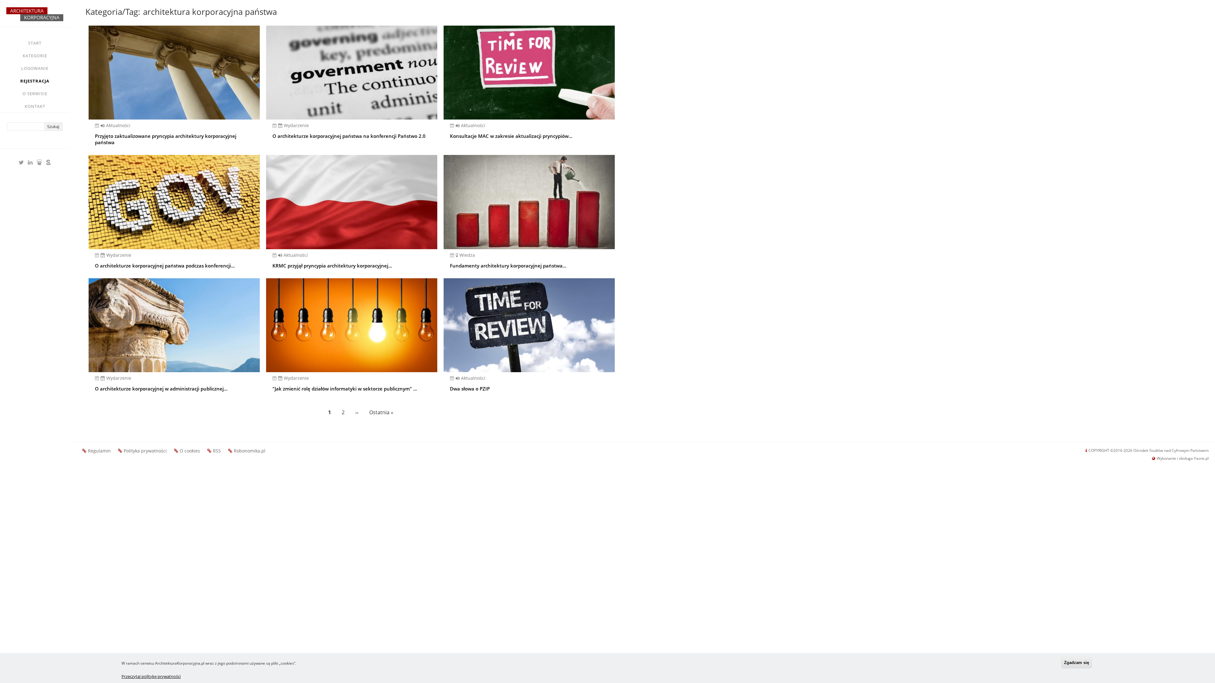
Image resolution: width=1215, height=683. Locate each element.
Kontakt (35, 106)
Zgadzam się (1076, 662)
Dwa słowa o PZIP (470, 388)
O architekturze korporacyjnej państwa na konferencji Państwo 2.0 (349, 136)
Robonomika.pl (249, 451)
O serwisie (34, 93)
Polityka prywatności (145, 451)
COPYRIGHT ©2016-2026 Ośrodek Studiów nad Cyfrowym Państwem (1148, 450)
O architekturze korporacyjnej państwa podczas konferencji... (165, 265)
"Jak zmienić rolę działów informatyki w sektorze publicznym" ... (344, 388)
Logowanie (34, 68)
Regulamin (99, 451)
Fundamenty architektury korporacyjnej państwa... (508, 265)
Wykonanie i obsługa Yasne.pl (1183, 458)
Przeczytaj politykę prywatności (151, 676)
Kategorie (35, 55)
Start (34, 43)
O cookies (190, 451)
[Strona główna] (34, 17)
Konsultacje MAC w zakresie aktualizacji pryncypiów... (511, 136)
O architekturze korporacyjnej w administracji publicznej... (161, 388)
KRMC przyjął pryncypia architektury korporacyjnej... (332, 265)
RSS (217, 451)
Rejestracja (34, 81)
